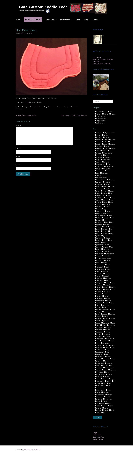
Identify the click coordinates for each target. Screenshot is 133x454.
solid (97, 365)
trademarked (100, 390)
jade (107, 267)
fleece (98, 227)
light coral (108, 278)
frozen (104, 231)
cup (111, 193)
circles (107, 184)
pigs (113, 323)
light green (99, 280)
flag (112, 222)
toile (108, 386)
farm (112, 218)
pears (98, 323)
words (106, 408)
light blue (99, 278)
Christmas (99, 184)
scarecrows (99, 352)
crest (97, 193)
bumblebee (106, 160)
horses (104, 263)
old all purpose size (102, 310)
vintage (104, 401)
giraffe (98, 240)
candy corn (99, 171)
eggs (104, 209)
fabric (110, 216)
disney (105, 200)
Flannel (111, 112)
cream (112, 191)
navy (105, 303)
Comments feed (98, 437)
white (104, 406)
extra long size (100, 216)
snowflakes (100, 363)
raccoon (98, 336)
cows (97, 191)
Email (18, 157)
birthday (99, 148)
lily (107, 280)
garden (104, 233)
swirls (108, 381)
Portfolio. (37, 450)
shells (98, 359)
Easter (98, 209)
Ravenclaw (99, 339)
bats (111, 142)
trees (109, 390)
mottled (98, 296)
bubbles (107, 157)
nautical (98, 303)
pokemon (99, 327)
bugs (97, 160)
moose (105, 294)
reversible (105, 343)
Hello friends (97, 57)
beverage (99, 146)
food (97, 229)
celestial (98, 175)
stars (97, 379)
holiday (107, 260)
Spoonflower (109, 368)
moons (98, 294)
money (98, 292)
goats (98, 242)
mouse (106, 296)
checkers (111, 180)
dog (111, 200)
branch (98, 153)
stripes (112, 379)
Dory (105, 202)
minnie (106, 289)
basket (98, 142)
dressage (99, 207)
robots (112, 345)
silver (113, 359)
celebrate (105, 173)
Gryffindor (106, 251)
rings (105, 345)
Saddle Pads (50, 20)
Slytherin (99, 361)
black (106, 148)
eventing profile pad (55, 107)
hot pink (65, 107)
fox (111, 229)
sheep (108, 356)
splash (112, 365)
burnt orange (100, 164)
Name (18, 148)
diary (113, 198)
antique (106, 137)
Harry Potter (110, 254)
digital (98, 200)
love (112, 283)
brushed (99, 157)
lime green (99, 283)
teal (104, 383)
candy (98, 169)
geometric (99, 238)
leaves (107, 274)
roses (107, 348)
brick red (99, 155)
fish (106, 222)
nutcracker (105, 305)
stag (107, 372)
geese (105, 236)
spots (105, 370)
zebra (98, 412)
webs (98, 406)
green (98, 249)
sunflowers (99, 381)
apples (98, 140)
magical (107, 285)
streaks (104, 379)
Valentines (108, 399)
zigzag (105, 412)
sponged (99, 368)
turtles (107, 397)
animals (98, 137)
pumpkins (99, 332)
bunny (98, 162)
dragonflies (107, 204)
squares (112, 370)
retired (112, 341)
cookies (107, 189)
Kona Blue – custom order (26, 115)
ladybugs (105, 271)
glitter (111, 240)
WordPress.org (98, 439)
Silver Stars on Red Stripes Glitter (74, 115)
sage (107, 350)
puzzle (98, 334)
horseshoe (99, 265)
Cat (31, 33)
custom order (100, 195)
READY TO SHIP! (101, 116)
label (97, 271)
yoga (112, 410)
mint (112, 289)
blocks (113, 148)
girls (104, 240)
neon (112, 303)
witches (98, 408)
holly (97, 263)
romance (99, 348)
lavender (99, 274)
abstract (98, 133)
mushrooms (100, 301)
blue (97, 151)
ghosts (107, 238)
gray (112, 247)
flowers (112, 227)
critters (104, 193)
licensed (106, 276)
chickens (107, 182)
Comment (19, 125)
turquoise (99, 397)
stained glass (100, 374)
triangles (106, 392)
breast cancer (108, 153)
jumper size (100, 269)
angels (105, 135)
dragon (98, 204)
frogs (98, 231)
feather (98, 220)
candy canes (107, 169)
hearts (98, 256)
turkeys (109, 395)
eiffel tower (99, 211)
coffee (112, 186)
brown (107, 155)
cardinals (109, 171)
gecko (98, 236)
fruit (111, 231)
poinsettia (111, 325)
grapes (105, 247)
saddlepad (71, 107)
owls (97, 314)
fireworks (99, 222)
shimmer (106, 359)
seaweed (99, 354)
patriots (98, 318)
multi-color (99, 298)
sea (107, 352)
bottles (104, 151)
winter (111, 406)
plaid (103, 325)
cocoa (105, 186)
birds (107, 146)
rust (112, 348)
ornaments (107, 312)
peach (98, 321)
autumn (112, 140)
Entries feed (97, 435)
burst (109, 164)
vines (98, 401)
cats (97, 173)
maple (98, 287)
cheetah (98, 182)
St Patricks (99, 372)
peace (112, 318)
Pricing (86, 20)
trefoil (98, 392)
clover (98, 186)
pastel (98, 316)
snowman (109, 363)
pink (97, 325)
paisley (104, 314)
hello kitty (106, 256)
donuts (98, 202)
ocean (98, 307)
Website (18, 165)
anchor (98, 135)
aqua (105, 140)
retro (97, 343)
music (109, 301)
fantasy (105, 218)
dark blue (99, 198)
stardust (99, 377)
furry (97, 233)
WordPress (28, 450)
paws (106, 318)
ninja (97, 305)
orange (98, 312)
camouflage (109, 166)
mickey (113, 287)
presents (99, 330)
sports (98, 370)
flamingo (99, 225)
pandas (112, 314)
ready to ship (110, 339)
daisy (109, 195)
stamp (109, 374)
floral (105, 227)
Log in (95, 433)
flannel (107, 225)
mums (108, 298)
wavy (108, 403)
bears (105, 144)
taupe (98, 383)
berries (112, 144)
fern (105, 220)
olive (113, 310)
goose (98, 247)
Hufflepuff (99, 267)
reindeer (104, 341)
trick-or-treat (100, 395)
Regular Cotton (29, 107)
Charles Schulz (101, 180)
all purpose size (109, 133)
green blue (106, 249)
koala (108, 269)
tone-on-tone (100, 388)
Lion (107, 283)
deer (106, 198)
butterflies (99, 166)
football (104, 229)
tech (109, 383)
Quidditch (106, 334)
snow (106, 361)
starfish (107, 377)
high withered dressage (103, 258)
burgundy (106, 162)
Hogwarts (99, 260)
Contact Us (95, 20)
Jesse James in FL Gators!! (101, 64)
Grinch (98, 251)
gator (111, 233)
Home (18, 20)
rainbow (107, 336)
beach (98, 144)
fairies (98, 218)
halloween (99, 254)
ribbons (98, 345)
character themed (101, 178)
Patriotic (105, 316)
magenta (99, 285)
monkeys (106, 292)
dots (111, 202)
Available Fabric (65, 20)
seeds (107, 354)
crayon (104, 191)
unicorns (99, 399)
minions (98, 289)
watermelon (100, 403)
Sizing (78, 20)
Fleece (106, 114)
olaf (104, 307)
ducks (107, 207)
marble (105, 287)
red (97, 341)
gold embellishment (102, 245)
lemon (98, 276)
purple (107, 332)
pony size (108, 327)
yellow (105, 410)
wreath (98, 410)
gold (104, 242)
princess (107, 330)
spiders (104, 365)
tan (114, 381)
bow (110, 151)
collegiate (99, 189)
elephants (109, 211)
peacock (106, 321)
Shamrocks (99, 356)
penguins (106, 323)
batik (105, 142)
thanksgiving (100, 386)
